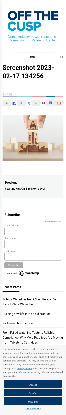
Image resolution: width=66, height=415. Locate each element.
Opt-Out (33, 393)
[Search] (61, 57)
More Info (33, 402)
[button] (33, 57)
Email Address (13, 225)
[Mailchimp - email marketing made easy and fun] (23, 276)
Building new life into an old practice (27, 314)
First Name (10, 238)
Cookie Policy (33, 408)
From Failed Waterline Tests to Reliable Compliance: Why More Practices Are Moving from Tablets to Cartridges (33, 337)
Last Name (10, 251)
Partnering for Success (18, 323)
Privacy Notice (24, 368)
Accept (33, 384)
